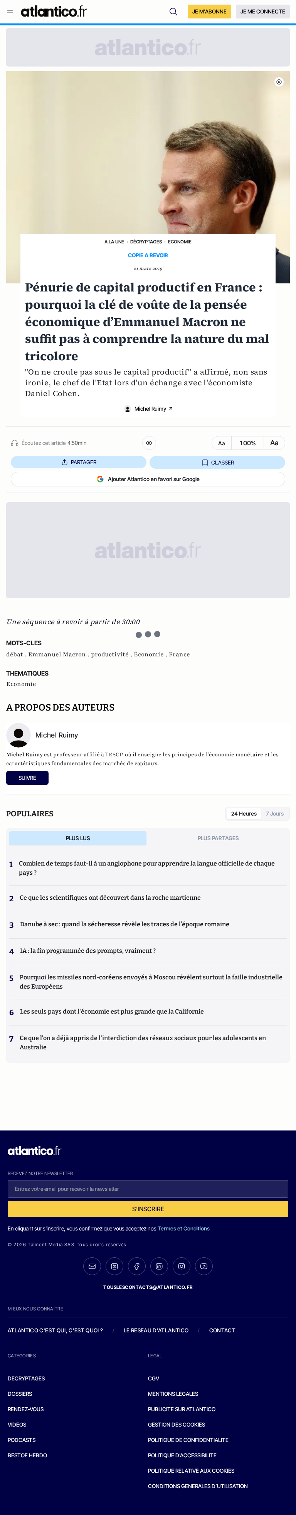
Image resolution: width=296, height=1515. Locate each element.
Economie (180, 242)
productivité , (112, 654)
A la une (114, 242)
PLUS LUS (78, 838)
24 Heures (244, 813)
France (179, 654)
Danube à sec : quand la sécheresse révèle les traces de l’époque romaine (124, 924)
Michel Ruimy (150, 408)
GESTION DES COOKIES (176, 1424)
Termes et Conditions (184, 1228)
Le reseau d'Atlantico (156, 1330)
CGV (153, 1378)
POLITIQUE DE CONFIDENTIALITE (188, 1440)
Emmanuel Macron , (59, 654)
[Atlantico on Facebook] (137, 1266)
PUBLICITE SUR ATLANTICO (181, 1409)
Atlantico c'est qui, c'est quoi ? (55, 1330)
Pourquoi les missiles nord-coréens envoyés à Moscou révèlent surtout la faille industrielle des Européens (151, 982)
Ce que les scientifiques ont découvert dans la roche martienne (110, 897)
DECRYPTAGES (26, 1378)
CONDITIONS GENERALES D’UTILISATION (198, 1486)
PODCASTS (21, 1440)
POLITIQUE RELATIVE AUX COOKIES (191, 1470)
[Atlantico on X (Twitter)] (114, 1266)
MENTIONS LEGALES (173, 1393)
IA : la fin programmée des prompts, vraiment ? (88, 950)
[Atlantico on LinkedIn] (159, 1266)
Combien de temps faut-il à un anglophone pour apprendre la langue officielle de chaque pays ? (147, 868)
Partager (83, 462)
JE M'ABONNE (209, 11)
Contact (222, 1330)
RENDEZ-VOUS (26, 1409)
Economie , (151, 654)
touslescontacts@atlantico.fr (148, 1287)
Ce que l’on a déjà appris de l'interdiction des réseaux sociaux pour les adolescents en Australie (143, 1042)
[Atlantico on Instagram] (181, 1266)
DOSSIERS (20, 1393)
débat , (17, 654)
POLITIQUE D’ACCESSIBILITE (182, 1455)
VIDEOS (17, 1424)
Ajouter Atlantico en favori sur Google (154, 479)
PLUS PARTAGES (218, 838)
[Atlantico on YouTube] (204, 1266)
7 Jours (275, 813)
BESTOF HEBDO (27, 1455)
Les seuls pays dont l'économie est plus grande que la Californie (112, 1011)
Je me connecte (262, 11)
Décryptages (146, 242)
